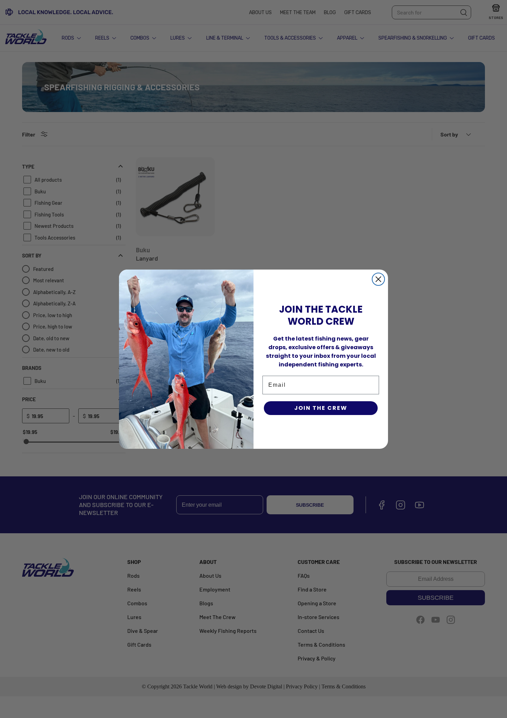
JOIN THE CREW (320, 408)
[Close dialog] (378, 279)
